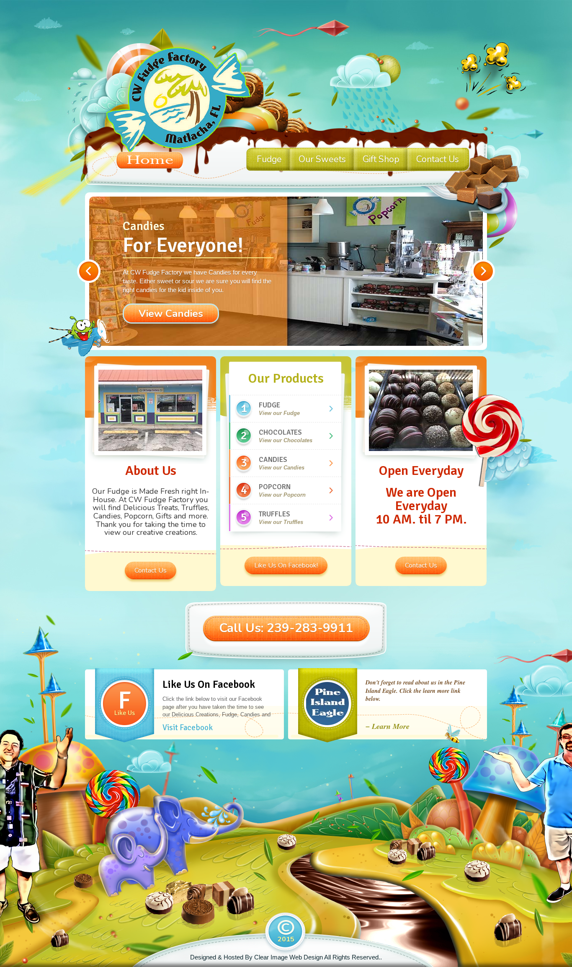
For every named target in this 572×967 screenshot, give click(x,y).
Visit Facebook (187, 728)
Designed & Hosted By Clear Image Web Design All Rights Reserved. (285, 957)
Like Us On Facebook (208, 684)
